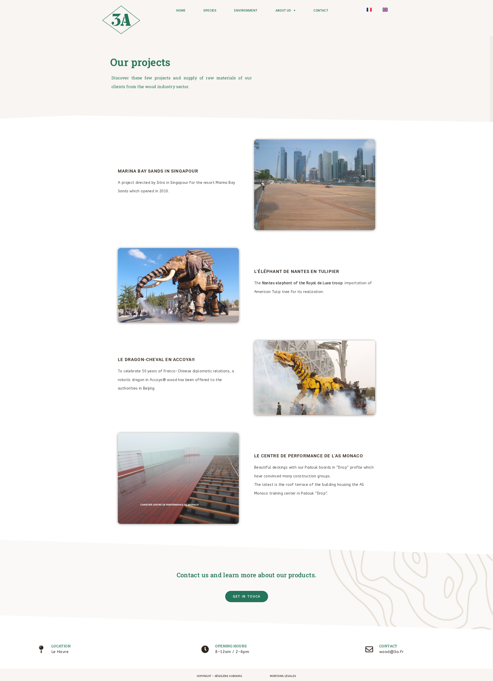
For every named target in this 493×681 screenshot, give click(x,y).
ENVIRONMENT (245, 10)
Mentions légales (283, 676)
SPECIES (209, 10)
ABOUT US (283, 10)
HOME (181, 10)
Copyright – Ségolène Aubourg (219, 676)
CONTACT (321, 10)
